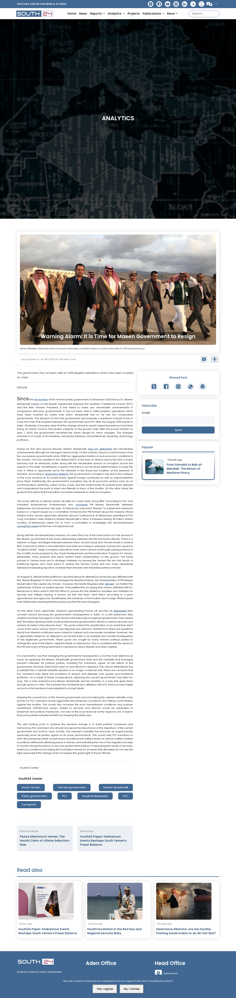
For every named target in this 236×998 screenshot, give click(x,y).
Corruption (29, 804)
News (83, 13)
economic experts (56, 474)
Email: (146, 413)
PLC (64, 796)
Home (71, 13)
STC (125, 796)
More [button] (171, 13)
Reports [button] (96, 13)
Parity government (34, 796)
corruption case (27, 526)
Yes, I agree (105, 989)
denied (109, 584)
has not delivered (100, 449)
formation (41, 399)
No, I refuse (132, 989)
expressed (120, 611)
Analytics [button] (115, 13)
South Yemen (31, 787)
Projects (134, 13)
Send (178, 430)
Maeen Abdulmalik (115, 787)
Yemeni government (72, 787)
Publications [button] (152, 13)
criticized (82, 504)
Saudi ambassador (95, 796)
